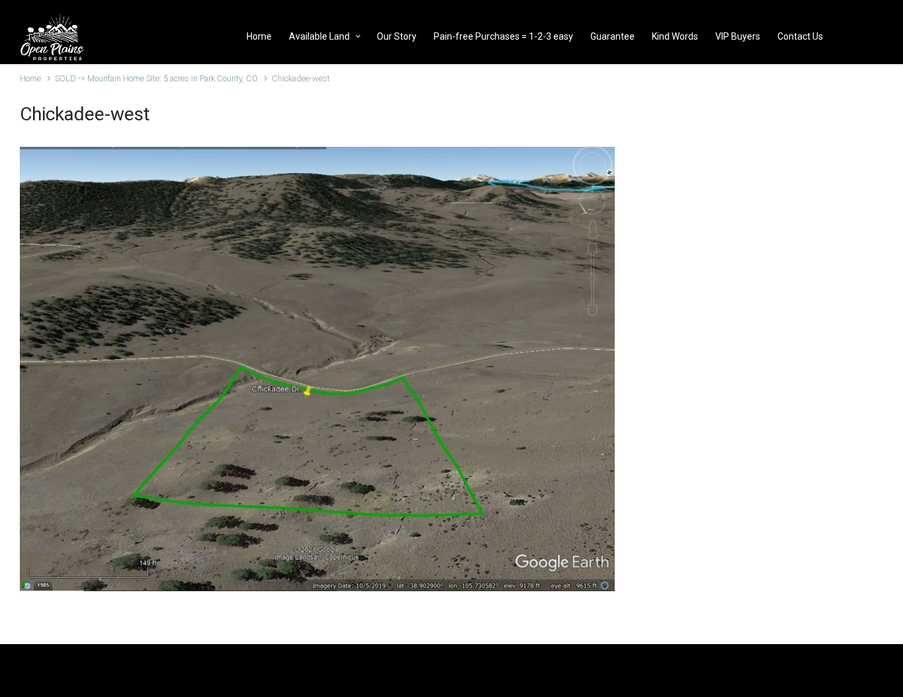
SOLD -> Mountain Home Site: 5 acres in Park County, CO (156, 78)
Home (30, 78)
